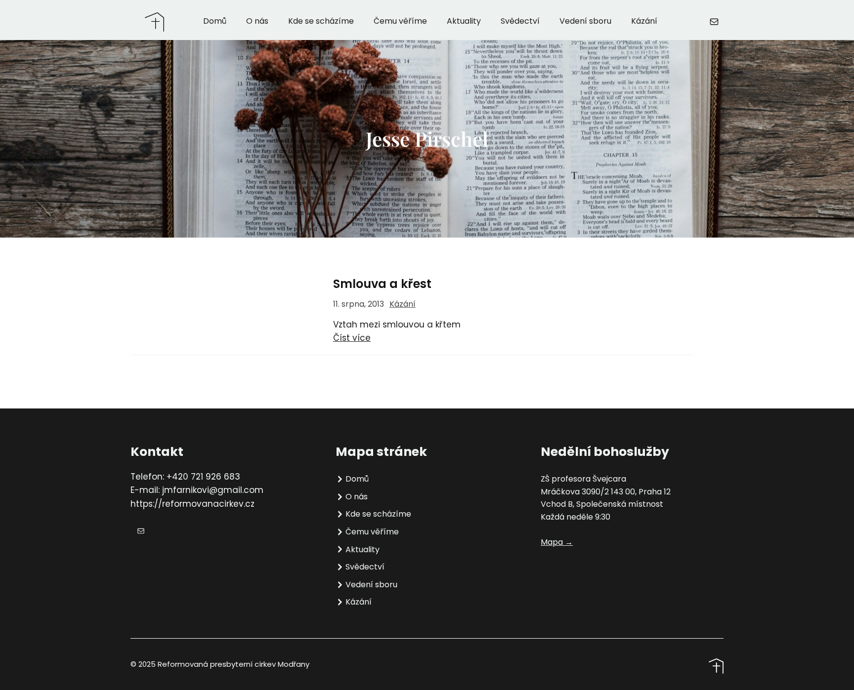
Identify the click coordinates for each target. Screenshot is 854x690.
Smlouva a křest (382, 284)
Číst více (352, 338)
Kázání (402, 304)
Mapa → (557, 542)
